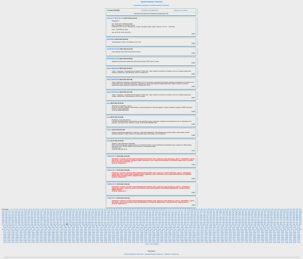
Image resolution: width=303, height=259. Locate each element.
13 (31, 209)
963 (290, 224)
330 (70, 214)
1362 (61, 234)
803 (80, 222)
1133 (42, 229)
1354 (29, 234)
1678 (141, 241)
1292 (77, 232)
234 (64, 212)
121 (3, 211)
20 (48, 209)
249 (112, 212)
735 (163, 221)
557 (195, 217)
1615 (185, 239)
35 (83, 209)
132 (38, 211)
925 (169, 224)
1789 (290, 242)
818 (127, 222)
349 (131, 214)
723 (124, 221)
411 (28, 216)
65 (154, 209)
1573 (17, 239)
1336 (254, 232)
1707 (258, 241)
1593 (97, 239)
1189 (261, 229)
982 (52, 226)
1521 (105, 237)
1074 (109, 227)
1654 (45, 241)
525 (92, 217)
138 (57, 211)
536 (127, 217)
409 (22, 216)
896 (76, 224)
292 (249, 212)
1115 (271, 227)
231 (54, 212)
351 (137, 214)
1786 (278, 242)
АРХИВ (155, 244)
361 (169, 214)
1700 (230, 241)
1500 (21, 237)
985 (61, 226)
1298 (101, 232)
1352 (21, 234)
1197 (292, 229)
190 (223, 211)
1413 (266, 234)
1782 (262, 242)
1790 (294, 242)
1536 (165, 237)
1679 (145, 241)
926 (172, 224)
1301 (113, 232)
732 (153, 221)
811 (105, 222)
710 (83, 221)
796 (57, 222)
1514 (77, 237)
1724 (29, 242)
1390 (174, 234)
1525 (121, 237)
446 (140, 216)
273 (188, 212)
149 (92, 211)
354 (147, 214)
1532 (149, 237)
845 (214, 222)
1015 (170, 226)
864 (274, 222)
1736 (77, 242)
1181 (229, 229)
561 (207, 217)
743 (188, 221)
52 (123, 209)
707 (73, 221)
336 (89, 214)
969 (10, 226)
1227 (113, 231)
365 (182, 214)
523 (86, 217)
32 (76, 209)
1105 (233, 227)
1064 (69, 227)
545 (156, 217)
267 (169, 212)
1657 (57, 241)
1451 (121, 236)
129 (28, 211)
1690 (190, 241)
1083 (145, 227)
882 (32, 224)
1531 (145, 237)
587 (290, 217)
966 (300, 224)
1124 (7, 229)
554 (185, 217)
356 (153, 214)
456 (172, 216)
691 (22, 221)
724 (127, 221)
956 (268, 224)
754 (223, 221)
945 (233, 224)
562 (210, 217)
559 (201, 217)
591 (3, 219)
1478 (230, 236)
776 (294, 221)
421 (60, 216)
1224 (101, 231)
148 (89, 211)
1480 (238, 236)
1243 (177, 231)
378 (223, 214)
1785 (274, 242)
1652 (37, 241)
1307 (137, 232)
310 (6, 214)
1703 (242, 241)
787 (28, 222)
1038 (262, 226)
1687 (178, 241)
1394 (190, 234)
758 (236, 221)
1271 (290, 231)
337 (92, 214)
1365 (73, 234)
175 (175, 211)
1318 (181, 232)
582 (274, 217)
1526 (125, 237)
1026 (214, 226)
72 (171, 209)
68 (161, 209)
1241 (169, 231)
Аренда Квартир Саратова (154, 254)
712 (89, 221)
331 (73, 214)
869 (290, 222)
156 (115, 211)
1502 (29, 237)
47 (112, 209)
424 (70, 216)
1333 (242, 232)
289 (239, 212)
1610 (165, 239)
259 (144, 212)
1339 (266, 232)
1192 (272, 229)
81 (192, 209)
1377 (121, 234)
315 (22, 214)
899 (86, 224)
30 (71, 209)
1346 (294, 232)
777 (297, 221)
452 (159, 216)
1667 (97, 241)
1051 (17, 227)
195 (239, 211)
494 (294, 216)
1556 (246, 237)
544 (153, 217)
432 (95, 216)
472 (223, 216)
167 (150, 211)
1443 (89, 236)
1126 (15, 229)
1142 (77, 229)
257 (137, 212)
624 (108, 219)
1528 (133, 237)
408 (19, 216)
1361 (57, 234)
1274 (5, 232)
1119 (287, 227)
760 (242, 221)
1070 (93, 227)
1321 (194, 232)
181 (195, 211)
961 (284, 224)
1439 (73, 236)
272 (185, 212)
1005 (130, 226)
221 (22, 212)
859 (258, 222)
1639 (282, 239)
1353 (25, 234)
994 (90, 226)
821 (137, 222)
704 (64, 221)
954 (262, 224)
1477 (226, 236)
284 (223, 212)
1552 (230, 237)
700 (51, 221)
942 (223, 224)
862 (268, 222)
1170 (186, 229)
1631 (250, 239)
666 (242, 219)
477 (239, 216)
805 (86, 222)
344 (115, 214)
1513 (73, 237)
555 (188, 217)
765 (258, 221)
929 (182, 224)
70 (166, 209)
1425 (17, 236)
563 (214, 217)
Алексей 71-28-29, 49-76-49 (115, 18)
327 (60, 214)
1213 (57, 231)
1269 (282, 231)
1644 (5, 241)
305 (291, 212)
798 (64, 222)
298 (268, 212)
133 (41, 211)
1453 (129, 236)
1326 (214, 232)
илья (108, 103)
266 (166, 212)
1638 (278, 239)
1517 (89, 237)
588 (294, 217)
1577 (33, 239)
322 (44, 214)
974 (26, 226)
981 (49, 226)
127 (22, 211)
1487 (266, 236)
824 (147, 222)
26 (62, 209)
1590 (85, 239)
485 (265, 216)
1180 (225, 229)
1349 (9, 234)
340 (102, 214)
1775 (234, 242)
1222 (93, 231)
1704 (246, 241)
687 (9, 221)
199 (252, 211)
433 (99, 216)
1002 (118, 226)
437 (111, 216)
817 (124, 222)
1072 (101, 227)
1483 (250, 236)
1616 (190, 239)
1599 (121, 239)
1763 (186, 242)
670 (255, 219)
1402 (222, 234)
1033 (242, 226)
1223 (97, 231)
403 (3, 216)
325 (54, 214)
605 (48, 219)
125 (16, 211)
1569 (298, 237)
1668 (101, 241)
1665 (89, 241)
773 (284, 221)
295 (259, 212)
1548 (214, 237)
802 (76, 222)
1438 (69, 236)
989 (74, 226)
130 (32, 211)
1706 (254, 241)
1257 (234, 231)
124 (12, 211)
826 (153, 222)
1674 (125, 241)
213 (297, 211)
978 (39, 226)
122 (6, 211)
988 (71, 226)
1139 (65, 229)
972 (20, 226)
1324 (206, 232)
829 (163, 222)
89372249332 (111, 39)
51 (121, 209)
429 (86, 216)
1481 (242, 236)
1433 (49, 236)
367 (188, 214)
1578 (37, 239)
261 (150, 212)
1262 (254, 231)
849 (226, 222)
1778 (246, 242)
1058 (45, 227)
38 (90, 209)
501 (16, 217)
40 (95, 209)
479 (246, 216)
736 (166, 221)
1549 (218, 237)
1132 (38, 229)
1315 (169, 232)
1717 (298, 241)
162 (134, 211)
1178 (218, 229)
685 (3, 221)
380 (230, 214)
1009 (146, 226)
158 (121, 211)
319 (35, 214)
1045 (291, 226)
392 (268, 214)
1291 (73, 232)
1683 (161, 241)
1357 (41, 234)
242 (89, 212)
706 (70, 221)
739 (175, 221)
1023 (202, 226)
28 (67, 209)
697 (41, 221)
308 (300, 212)
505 (28, 217)
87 (206, 209)
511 (48, 217)
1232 (133, 231)
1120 (290, 227)
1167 (175, 229)
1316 (173, 232)
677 (278, 219)
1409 (250, 234)
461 (188, 216)
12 (29, 209)
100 (237, 209)
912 (127, 224)
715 (99, 221)
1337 (258, 232)
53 (126, 209)
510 (44, 217)
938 (210, 224)
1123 (3, 229)
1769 (210, 242)
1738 (85, 242)
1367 (81, 234)
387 (252, 214)
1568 (294, 237)
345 (118, 214)
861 (265, 222)
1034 (246, 226)
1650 (29, 241)
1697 (218, 241)
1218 (77, 231)
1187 (253, 229)
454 (166, 216)
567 (226, 217)
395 (278, 214)
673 (265, 219)
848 (223, 222)
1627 (234, 239)
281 (214, 212)
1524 (117, 237)
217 (9, 212)
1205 (25, 231)
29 (69, 209)
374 (210, 214)
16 (38, 209)
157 (118, 211)
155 (112, 211)
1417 (282, 234)
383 (239, 214)
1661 (73, 241)
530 (108, 217)
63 (149, 209)
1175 (206, 229)
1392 (182, 234)
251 (118, 212)
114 (282, 209)
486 (268, 216)
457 (175, 216)
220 (19, 212)
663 (233, 219)
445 (137, 216)
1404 (230, 234)
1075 (113, 227)
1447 (105, 236)
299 (271, 212)
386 (249, 214)
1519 (97, 237)
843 (207, 222)
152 (102, 211)
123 (9, 211)
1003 (122, 226)
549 (169, 217)
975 (29, 226)
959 (278, 224)
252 (121, 212)
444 (134, 216)
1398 (206, 234)
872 (300, 222)
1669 (105, 241)
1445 (97, 236)
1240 (165, 231)
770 (274, 221)
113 (278, 209)
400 (294, 214)
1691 (194, 241)
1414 (270, 234)
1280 (29, 232)
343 (111, 214)
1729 (49, 242)
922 (159, 224)
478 (242, 216)
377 (220, 214)
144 (76, 211)
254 (128, 212)
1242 (173, 231)
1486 (262, 236)
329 (67, 214)
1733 (65, 242)
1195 (284, 229)
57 (135, 209)
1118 (283, 227)
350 (134, 214)
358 (159, 214)
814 (115, 222)
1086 (157, 227)
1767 (202, 242)
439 (118, 216)
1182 (233, 229)
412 (32, 216)
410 (25, 216)
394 (274, 214)
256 (134, 212)
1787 (282, 242)
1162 (155, 229)
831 (169, 222)
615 (79, 219)
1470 (198, 236)
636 (147, 219)
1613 (177, 239)
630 (127, 219)
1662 (77, 241)
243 (92, 212)
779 (3, 222)
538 (134, 217)
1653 (41, 241)
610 (64, 219)
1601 (129, 239)
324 (51, 214)
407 (16, 216)
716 (102, 221)
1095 (194, 227)
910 (121, 224)
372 (204, 214)
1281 (33, 232)
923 (163, 224)
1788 (286, 242)
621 (99, 219)
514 (57, 217)
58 (138, 209)
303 (284, 212)
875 (9, 224)
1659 (65, 241)
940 (217, 224)
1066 (77, 227)
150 (96, 211)
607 (54, 219)
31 (74, 209)
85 (202, 209)
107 (260, 209)
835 (182, 222)
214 (300, 211)
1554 (238, 237)
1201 (9, 231)
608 (57, 219)
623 (105, 219)
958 (274, 224)
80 (190, 209)
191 (227, 211)
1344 (286, 232)
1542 (190, 237)
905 (105, 224)
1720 (13, 242)
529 (105, 217)
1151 (112, 229)
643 (169, 219)
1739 (89, 242)
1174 (202, 229)
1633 (258, 239)
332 (76, 214)
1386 (157, 234)
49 (116, 209)
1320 (190, 232)
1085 (153, 227)
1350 (13, 234)
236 (70, 212)
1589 (81, 239)
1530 (141, 237)
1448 (109, 236)
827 (156, 222)
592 (6, 219)
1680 (149, 241)
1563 (274, 237)
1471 (202, 236)
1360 (53, 234)
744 (191, 221)
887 (48, 224)
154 (108, 211)
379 (226, 214)
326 (57, 214)
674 (268, 219)
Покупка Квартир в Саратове (133, 254)
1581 (49, 239)
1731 (57, 242)
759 (239, 221)
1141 (73, 229)
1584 (61, 239)
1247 (194, 231)
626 (115, 219)
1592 (93, 239)
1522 (109, 237)
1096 (198, 227)
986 (65, 226)
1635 (266, 239)
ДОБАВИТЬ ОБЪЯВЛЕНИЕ (149, 10)
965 (297, 224)
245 (99, 212)
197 (246, 211)
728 (140, 221)
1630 (246, 239)
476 (236, 216)
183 (201, 211)
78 (185, 209)
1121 (294, 227)
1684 (165, 241)
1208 (37, 231)
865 (278, 222)
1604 (141, 239)
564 (217, 217)
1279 (25, 232)
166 (147, 211)
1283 (41, 232)
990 (77, 226)
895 (73, 224)
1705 (250, 241)
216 (6, 212)
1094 (190, 227)
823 (143, 222)
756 (230, 221)
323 (48, 214)
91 (216, 209)
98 (232, 209)
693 (28, 221)
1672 (117, 241)
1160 (147, 229)
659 (220, 219)
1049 (9, 227)
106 (257, 209)
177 (182, 211)
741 (182, 221)
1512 (69, 237)
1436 (61, 236)
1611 (169, 239)
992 (84, 226)
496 (300, 216)
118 (294, 209)
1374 (109, 234)
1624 (222, 239)
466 (204, 216)
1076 (117, 227)
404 (6, 216)
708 (76, 221)
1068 (85, 227)
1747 (121, 242)
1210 (45, 231)
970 (13, 226)
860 (262, 222)
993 (87, 226)
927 (175, 224)
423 (67, 216)
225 (35, 212)
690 (19, 221)
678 (281, 219)
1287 (57, 232)
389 (258, 214)
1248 (198, 231)
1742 (101, 242)
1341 (274, 232)
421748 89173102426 (113, 49)
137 (54, 211)
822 (140, 222)
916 (140, 224)
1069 (89, 227)
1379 (129, 234)
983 (55, 226)
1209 (41, 231)
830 (166, 222)
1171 (190, 229)
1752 (141, 242)
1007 (138, 226)
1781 (258, 242)
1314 (165, 232)
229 (48, 212)
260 (147, 212)
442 (127, 216)
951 (252, 224)
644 (172, 219)
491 (284, 216)
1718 (5, 242)
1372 (101, 234)
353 (143, 214)
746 (198, 221)
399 (290, 214)
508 (38, 217)
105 (253, 209)
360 (166, 214)
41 (97, 209)
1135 (50, 229)
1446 (101, 236)
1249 (202, 231)
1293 (81, 232)
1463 (170, 236)
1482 (246, 236)
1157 (136, 229)
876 (12, 224)
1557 (250, 237)
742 (185, 221)
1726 (37, 242)
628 (121, 219)
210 (287, 211)
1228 (117, 231)
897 (80, 224)
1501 (25, 237)
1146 (93, 229)
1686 (174, 241)
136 (51, 211)
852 (236, 222)
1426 (21, 236)
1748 (125, 242)
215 (3, 212)
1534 (157, 237)
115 (285, 209)
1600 (125, 239)
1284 (45, 232)
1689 (186, 241)
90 (213, 209)
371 (201, 214)
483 (258, 216)
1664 (85, 241)
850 (230, 222)
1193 (276, 229)
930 (185, 224)
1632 (254, 239)
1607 (153, 239)
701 (54, 221)
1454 (133, 236)
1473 (210, 236)
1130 (30, 229)
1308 (141, 232)
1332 (238, 232)
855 (246, 222)
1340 (270, 232)
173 (169, 211)
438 (115, 216)
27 (64, 209)
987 (68, 226)
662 (230, 219)
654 (204, 219)
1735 (73, 242)
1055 (33, 227)
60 (142, 209)
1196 (288, 229)
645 (175, 219)
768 (268, 221)
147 (86, 211)
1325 (210, 232)
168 (153, 211)
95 (225, 209)
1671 (113, 241)
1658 (61, 241)
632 (134, 219)
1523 (113, 237)
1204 (21, 231)
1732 (61, 242)
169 (156, 211)
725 (131, 221)
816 (121, 222)
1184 (241, 229)
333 (79, 214)
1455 (137, 236)
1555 (242, 237)
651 (195, 219)
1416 (278, 234)
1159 (143, 229)
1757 (161, 242)
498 (6, 217)
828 (159, 222)
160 (128, 211)
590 (300, 217)
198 (249, 211)
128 (25, 211)
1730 (53, 242)
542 (147, 217)
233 (60, 212)
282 (217, 212)
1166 (171, 229)
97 (230, 209)
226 (38, 212)
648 (185, 219)
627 (118, 219)
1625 (226, 239)
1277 (17, 232)
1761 (178, 242)
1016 (174, 226)
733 (156, 221)
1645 (9, 241)
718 (108, 221)
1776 (238, 242)
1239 (161, 231)
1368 (85, 234)
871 (297, 222)
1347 (298, 232)
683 (297, 219)
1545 (202, 237)
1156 (132, 229)
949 (246, 224)
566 (223, 217)
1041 (274, 226)
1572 (13, 239)
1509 (57, 237)
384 (242, 214)
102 (244, 209)
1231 (129, 231)
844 (210, 222)
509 (41, 217)
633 (137, 219)
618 (89, 219)
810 (102, 222)
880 (25, 224)
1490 (278, 236)
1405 (234, 234)
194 (236, 211)
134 (44, 211)
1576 (29, 239)
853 (239, 222)
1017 (178, 226)
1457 (145, 236)
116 (288, 209)
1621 (210, 239)
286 (230, 212)
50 (119, 209)
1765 (194, 242)
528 (102, 217)
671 (258, 219)
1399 (210, 234)
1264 (262, 231)
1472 (206, 236)
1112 (260, 227)
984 (58, 226)
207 (278, 211)
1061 (57, 227)
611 (67, 219)
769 (271, 221)
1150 (108, 229)
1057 (41, 227)
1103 (225, 227)
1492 (286, 236)
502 (19, 217)
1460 (157, 236)
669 (252, 219)
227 (41, 212)
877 (16, 224)
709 (80, 221)
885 (41, 224)
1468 (190, 236)
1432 (45, 236)
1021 (194, 226)
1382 (141, 234)
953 (258, 224)
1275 (9, 232)
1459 (153, 236)
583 (278, 217)
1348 (5, 234)
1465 (178, 236)
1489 (274, 236)
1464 (174, 236)
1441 (81, 236)
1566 (286, 237)
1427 (25, 236)
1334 (246, 232)
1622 (214, 239)
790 (38, 222)
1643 (298, 239)
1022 (198, 226)
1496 (5, 237)
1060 (53, 227)
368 (191, 214)
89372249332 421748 (113, 58)
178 (185, 211)
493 (290, 216)
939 (214, 224)
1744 (109, 242)
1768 (206, 242)
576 (255, 217)
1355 (33, 234)
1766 (198, 242)
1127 (18, 229)
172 (166, 211)
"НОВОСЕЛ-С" (111, 156)
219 (16, 212)
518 (70, 217)
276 (198, 212)
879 (22, 224)
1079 (129, 227)
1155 (128, 229)
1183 (237, 229)
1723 (25, 242)
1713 (282, 241)
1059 (49, 227)
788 (32, 222)
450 (153, 216)
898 (83, 224)
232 (57, 212)
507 (35, 217)
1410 (254, 234)
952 (255, 224)
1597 (113, 239)
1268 (278, 231)
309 (3, 214)
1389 (170, 234)
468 (210, 216)
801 (73, 222)
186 (211, 211)
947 (239, 224)
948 (242, 224)
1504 (37, 237)
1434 (53, 236)
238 (76, 212)
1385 (153, 234)
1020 (190, 226)
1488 (270, 236)
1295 (89, 232)
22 (52, 209)
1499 (17, 237)
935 (201, 224)
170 (159, 211)
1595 (105, 239)
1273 (298, 231)
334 (83, 214)
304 (287, 212)
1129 (26, 229)
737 (169, 221)
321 (41, 214)
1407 (242, 234)
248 (108, 212)
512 (51, 217)
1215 (65, 231)
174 (172, 211)
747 (201, 221)
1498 (13, 237)
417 (48, 216)
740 (179, 221)
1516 (85, 237)
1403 (226, 234)
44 (104, 209)
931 (188, 224)
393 (271, 214)
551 (175, 217)
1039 (266, 226)
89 (211, 209)
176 (179, 211)
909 (118, 224)
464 (198, 216)
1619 (202, 239)
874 (6, 224)
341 (105, 214)
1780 (254, 242)
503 (22, 217)
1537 (169, 237)
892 (64, 224)
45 (107, 209)
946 (236, 224)
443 (131, 216)
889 (54, 224)
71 (168, 209)
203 (265, 211)
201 (259, 211)
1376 (117, 234)
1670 (109, 241)
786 (25, 222)
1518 (93, 237)
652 (198, 219)
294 (255, 212)
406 (12, 216)
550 (172, 217)
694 (32, 221)
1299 (105, 232)
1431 (41, 236)
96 (228, 209)
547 (163, 217)
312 (12, 214)
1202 (13, 231)
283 (220, 212)
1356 (37, 234)
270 (179, 212)
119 (297, 209)
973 (23, 226)
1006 (134, 226)
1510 (61, 237)
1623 (218, 239)
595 (16, 219)
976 (33, 226)
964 (294, 224)
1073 (105, 227)
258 (140, 212)
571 (239, 217)
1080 (133, 227)
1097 (202, 227)
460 (185, 216)
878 (19, 224)
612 (70, 219)
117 (291, 209)
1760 (174, 242)
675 (271, 219)
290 (243, 212)
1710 (270, 241)
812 (108, 222)
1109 (249, 227)
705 (67, 221)
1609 (161, 239)
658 (217, 219)
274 (191, 212)
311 (9, 214)
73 (173, 209)
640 (159, 219)
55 (130, 209)
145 (80, 211)
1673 (121, 241)
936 (204, 224)
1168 (179, 229)
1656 (53, 241)
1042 (279, 226)
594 (12, 219)
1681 (153, 241)
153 (105, 211)
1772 (222, 242)
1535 (161, 237)
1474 (214, 236)
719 (111, 221)
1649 (25, 241)
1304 (125, 232)
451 (156, 216)
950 (249, 224)
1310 (149, 232)
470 (217, 216)
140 (64, 211)
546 (159, 217)
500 (12, 217)
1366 (77, 234)
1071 (97, 227)
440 (121, 216)
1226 (109, 231)
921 (156, 224)
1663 (81, 241)
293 (252, 212)
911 (124, 224)
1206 (29, 231)
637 (150, 219)
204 (268, 211)
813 (111, 222)
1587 (73, 239)
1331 (234, 232)
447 (143, 216)
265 (163, 212)
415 (41, 216)
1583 (57, 239)
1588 (77, 239)
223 (28, 212)
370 (198, 214)
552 (179, 217)
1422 (5, 236)
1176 (210, 229)
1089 (170, 227)
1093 (186, 227)
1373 (105, 234)
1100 (214, 227)
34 (81, 209)
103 (247, 209)
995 (93, 226)
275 (195, 212)
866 (281, 222)
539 (137, 217)
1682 (157, 241)
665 (239, 219)
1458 (149, 236)
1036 (254, 226)
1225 (105, 231)
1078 (125, 227)
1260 (246, 231)
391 (265, 214)
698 (44, 221)
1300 (109, 232)
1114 (268, 227)
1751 (137, 242)
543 (150, 217)
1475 (218, 236)
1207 (33, 231)
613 (73, 219)
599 (28, 219)
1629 (242, 239)
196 (243, 211)
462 (191, 216)
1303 (121, 232)
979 (42, 226)
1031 (234, 226)
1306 (133, 232)
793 (48, 222)
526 (95, 217)
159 (124, 211)
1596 (109, 239)
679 (284, 219)
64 (152, 209)
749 (207, 221)
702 (57, 221)
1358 (45, 234)
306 (294, 212)
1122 (298, 227)
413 (35, 216)
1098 (206, 227)
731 (150, 221)
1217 (73, 231)
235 (67, 212)
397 (284, 214)
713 (92, 221)
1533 (153, 237)
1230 (125, 231)
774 (287, 221)
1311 (153, 232)
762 (249, 221)
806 (89, 222)
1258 (238, 231)
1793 (151, 244)
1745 (113, 242)
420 (57, 216)
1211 (49, 231)
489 (278, 216)
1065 (73, 227)
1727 (41, 242)
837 (188, 222)
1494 (294, 236)
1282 (37, 232)
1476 (222, 236)
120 (300, 209)
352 (140, 214)
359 (163, 214)
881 (28, 224)
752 (217, 221)
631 (131, 219)
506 (32, 217)
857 (252, 222)
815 (118, 222)
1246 (190, 231)
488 (274, 216)
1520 (101, 237)
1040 (270, 226)
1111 (256, 227)
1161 (151, 229)
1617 (194, 239)
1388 (165, 234)
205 (271, 211)
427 (79, 216)
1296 (93, 232)
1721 (17, 242)
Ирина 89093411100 (113, 68)
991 (81, 226)
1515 (81, 237)
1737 (81, 242)
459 (182, 216)
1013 (162, 226)
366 (185, 214)
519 (73, 217)
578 (262, 217)
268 (172, 212)
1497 (9, 237)
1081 (137, 227)
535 (124, 217)
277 (201, 212)
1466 (182, 236)
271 (182, 212)
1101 (218, 227)
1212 (53, 231)
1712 (278, 241)
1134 (46, 229)
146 (83, 211)
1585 (65, 239)
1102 (221, 227)
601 (35, 219)
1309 (145, 232)
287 (233, 212)
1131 (34, 229)
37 (88, 209)
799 (67, 222)
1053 (25, 227)
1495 (298, 236)
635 (143, 219)
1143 (81, 229)
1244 (181, 231)
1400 (214, 234)
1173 (198, 229)
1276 (13, 232)
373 (207, 214)
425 (73, 216)
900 (89, 224)
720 (115, 221)
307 (297, 212)
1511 (65, 237)
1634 (262, 239)
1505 (41, 237)
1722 (21, 242)
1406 (238, 234)
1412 (262, 234)
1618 (198, 239)
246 (102, 212)
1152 (116, 229)
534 (121, 217)
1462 (165, 236)
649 (188, 219)
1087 (161, 227)
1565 (282, 237)
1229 (121, 231)
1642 (294, 239)
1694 (206, 241)
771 (278, 221)
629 (124, 219)
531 (111, 217)
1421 (298, 234)
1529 (137, 237)
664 (236, 219)
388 (255, 214)
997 (100, 226)
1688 (182, 241)
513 (54, 217)
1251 (210, 231)
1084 (149, 227)
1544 (198, 237)
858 (255, 222)
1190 (265, 229)
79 (187, 209)
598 (25, 219)
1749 (129, 242)
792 (44, 222)
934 (198, 224)
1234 (141, 231)
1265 (266, 231)
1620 (206, 239)
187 (214, 211)
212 (294, 211)
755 (226, 221)
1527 (129, 237)
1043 (283, 226)
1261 (250, 231)
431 (92, 216)
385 (246, 214)
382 (236, 214)
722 (121, 221)
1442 (85, 236)
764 (255, 221)
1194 (280, 229)
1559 (258, 237)
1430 (37, 236)
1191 (268, 229)
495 (297, 216)
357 (156, 214)
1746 (117, 242)
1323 (202, 232)
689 (16, 221)
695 (35, 221)
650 (191, 219)
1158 (140, 229)
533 (118, 217)
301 (278, 212)
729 (143, 221)
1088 (165, 227)
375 (214, 214)
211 (291, 211)
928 (179, 224)
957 (271, 224)
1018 (182, 226)
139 (60, 211)
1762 (182, 242)
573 (246, 217)
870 (294, 222)
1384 (149, 234)
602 (38, 219)
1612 (173, 239)
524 (89, 217)
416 (44, 216)
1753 (145, 242)
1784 (270, 242)
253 (124, 212)
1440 (77, 236)
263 (156, 212)
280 (211, 212)
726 (134, 221)
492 (287, 216)
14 (33, 209)
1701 (234, 241)
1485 (258, 236)
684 (300, 219)
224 (32, 212)
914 (134, 224)
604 (44, 219)
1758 (165, 242)
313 (16, 214)
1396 (198, 234)
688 (12, 221)
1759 (170, 242)
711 (86, 221)
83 (197, 209)
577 (258, 217)
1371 (97, 234)
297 (265, 212)
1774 (230, 242)
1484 (254, 236)
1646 (13, 241)
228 (44, 212)
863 (271, 222)
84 (199, 209)
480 (249, 216)
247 (105, 212)
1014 (166, 226)
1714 (286, 241)
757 (233, 221)
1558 (254, 237)
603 (41, 219)
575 (252, 217)
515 (60, 217)
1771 (218, 242)
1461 (161, 236)
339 (99, 214)
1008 (142, 226)
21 (50, 209)
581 (271, 217)
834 (179, 222)
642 (166, 219)
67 (159, 209)
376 (217, 214)
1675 (129, 241)
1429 (33, 236)
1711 (274, 241)
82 (194, 209)
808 (96, 222)
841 (201, 222)
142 (70, 211)
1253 (218, 231)
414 (38, 216)
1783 (266, 242)
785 (22, 222)
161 (131, 211)
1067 (81, 227)
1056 (37, 227)
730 (147, 221)
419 (54, 216)
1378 (125, 234)
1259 (242, 231)
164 (140, 211)
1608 (157, 239)
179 (188, 211)
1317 (177, 232)
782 (12, 222)
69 (164, 209)
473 (226, 216)
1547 (210, 237)
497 (3, 217)
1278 (21, 232)
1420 (294, 234)
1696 (214, 241)
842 (204, 222)
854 (242, 222)
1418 (286, 234)
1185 (245, 229)
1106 (237, 227)
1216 (69, 231)
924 (166, 224)
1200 (5, 231)
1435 (57, 236)
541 (143, 217)
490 (281, 216)
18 (43, 209)
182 (198, 211)
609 (60, 219)
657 (214, 219)
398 (287, 214)
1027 (218, 226)
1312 (157, 232)
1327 (218, 232)
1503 (33, 237)
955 (265, 224)
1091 (178, 227)
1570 (5, 239)
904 (102, 224)
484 (262, 216)
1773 (226, 242)
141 (67, 211)
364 (179, 214)
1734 (69, 242)
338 (95, 214)
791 (41, 222)
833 (175, 222)
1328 (222, 232)
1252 (214, 231)
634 (140, 219)
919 (150, 224)
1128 (22, 229)
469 (214, 216)
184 (204, 211)
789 (35, 222)
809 (99, 222)
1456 (141, 236)
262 (153, 212)
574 (249, 217)
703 (60, 221)
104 (250, 209)
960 (281, 224)
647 (182, 219)
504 (25, 217)
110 (269, 209)
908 (115, 224)
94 (223, 209)
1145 (89, 229)
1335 (250, 232)
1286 (53, 232)
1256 (230, 231)
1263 (258, 231)
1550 (222, 237)
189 (220, 211)
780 (6, 222)
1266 (270, 231)
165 (144, 211)
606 (51, 219)
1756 (157, 242)
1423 (9, 236)
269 (175, 212)
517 (67, 217)
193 (233, 211)
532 (115, 217)
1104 (229, 227)
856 (249, 222)
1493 (290, 236)
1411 (258, 234)
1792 (147, 244)
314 (19, 214)
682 (294, 219)
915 (137, 224)
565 (220, 217)
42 (100, 209)
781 (9, 222)
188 (217, 211)
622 (102, 219)
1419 (290, 234)
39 (93, 209)
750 (210, 221)
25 (59, 209)
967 (4, 226)
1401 (218, 234)
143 (73, 211)
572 (242, 217)
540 (140, 217)
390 (262, 214)
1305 (129, 232)
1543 (194, 237)
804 (83, 222)
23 (55, 209)
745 (195, 221)
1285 (49, 232)
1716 (294, 241)
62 (147, 209)
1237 (153, 231)
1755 (153, 242)
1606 (149, 239)
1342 (278, 232)
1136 (54, 229)
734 (159, 221)
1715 (290, 241)
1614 (181, 239)
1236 (149, 231)
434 (102, 216)
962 (287, 224)
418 (51, 216)
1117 (279, 227)
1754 (149, 242)
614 (76, 219)
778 (300, 221)
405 (9, 216)
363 (175, 214)
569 (233, 217)
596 (19, 219)
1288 (61, 232)
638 (153, 219)
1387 (161, 234)
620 (95, 219)
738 (172, 221)
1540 (181, 237)
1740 (93, 242)
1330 (230, 232)
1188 (257, 229)
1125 (11, 229)
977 (36, 226)
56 (133, 209)
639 (156, 219)
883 (35, 224)
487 (271, 216)
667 (246, 219)
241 (86, 212)
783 (16, 222)
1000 (110, 226)
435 (105, 216)
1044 (287, 226)
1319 (185, 232)
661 (226, 219)
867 (284, 222)
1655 (49, 241)
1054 (29, 227)
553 (182, 217)
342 (108, 214)
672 (262, 219)
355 (150, 214)
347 (124, 214)
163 (137, 211)
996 (97, 226)
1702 (238, 241)
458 (179, 216)
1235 (145, 231)
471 (220, 216)
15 (36, 209)
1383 (145, 234)
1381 (137, 234)
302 (281, 212)
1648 (21, 241)
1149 (104, 229)
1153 (120, 229)
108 (263, 209)
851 (233, 222)
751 (214, 221)
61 (145, 209)
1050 (13, 227)
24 (57, 209)
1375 (113, 234)
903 (99, 224)
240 (83, 212)
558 (198, 217)
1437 (65, 236)
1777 (242, 242)
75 (178, 209)
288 (236, 212)
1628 (238, 239)
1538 (173, 237)
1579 (41, 239)
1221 (89, 231)
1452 (125, 236)
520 (76, 217)
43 (102, 209)
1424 (13, 236)
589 (297, 217)
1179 (222, 229)
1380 (133, 234)
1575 (25, 239)
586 (287, 217)
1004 (126, 226)
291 (246, 212)
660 (223, 219)
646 (179, 219)
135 (48, 211)
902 (96, 224)
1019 (186, 226)
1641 (290, 239)
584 (281, 217)
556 (191, 217)
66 (157, 209)
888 (51, 224)
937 (207, 224)
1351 (17, 234)
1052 (21, 227)
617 (86, 219)
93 (220, 209)
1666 (93, 241)
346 (121, 214)
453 (163, 216)
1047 (299, 226)
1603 (137, 239)
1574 (21, 239)
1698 (222, 241)
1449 (113, 236)
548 (166, 217)
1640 (286, 239)
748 (204, 221)
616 (83, 219)
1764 (190, 242)
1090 (174, 227)
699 (48, 221)
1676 (133, 241)
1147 (97, 229)
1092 (182, 227)
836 (185, 222)
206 (275, 211)
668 (249, 219)
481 (252, 216)
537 (131, 217)
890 (57, 224)
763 (252, 221)
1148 (100, 229)
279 (207, 212)
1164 (163, 229)
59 (140, 209)
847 (220, 222)
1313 (161, 232)
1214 (61, 231)
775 (290, 221)
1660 (69, 241)
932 (191, 224)
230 (51, 212)
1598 (117, 239)
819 (131, 222)
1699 (226, 241)
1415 (274, 234)
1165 (167, 229)
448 (147, 216)
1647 (17, 241)
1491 (282, 236)
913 (131, 224)
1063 (65, 227)
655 (207, 219)
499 (9, 217)
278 (204, 212)
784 (19, 222)
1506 (45, 237)
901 (92, 224)
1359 (49, 234)
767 (265, 221)
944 (230, 224)
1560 (262, 237)
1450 (117, 236)
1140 (69, 229)
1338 (262, 232)
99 (235, 209)
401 (297, 214)
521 (79, 217)
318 (32, 214)
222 (25, 212)
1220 (85, 231)
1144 (85, 229)
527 (99, 217)
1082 (141, 227)
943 (226, 224)
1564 (278, 237)
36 (86, 209)
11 (26, 209)
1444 (93, 236)
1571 (9, 239)
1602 (133, 239)
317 (28, 214)
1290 (69, 232)
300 (275, 212)
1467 (186, 236)
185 (207, 211)
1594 (101, 239)
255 (131, 212)
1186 (249, 229)
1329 (226, 232)
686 (6, 221)
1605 (145, 239)
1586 (69, 239)
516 (63, 217)
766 (262, 221)
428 (83, 216)
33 (78, 209)
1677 (137, 241)
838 (191, 222)
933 (195, 224)
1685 (170, 241)
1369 (89, 234)
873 (3, 224)
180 (191, 211)
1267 (274, 231)
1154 (124, 229)
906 (108, 224)
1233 (137, 231)
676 (274, 219)
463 (195, 216)
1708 (262, 241)
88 (209, 209)
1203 (17, 231)
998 (103, 226)
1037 (258, 226)
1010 (150, 226)
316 (25, 214)
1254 (222, 231)
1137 (58, 229)
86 (204, 209)
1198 (296, 229)
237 (73, 212)
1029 (226, 226)
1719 (9, 242)
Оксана (109, 129)
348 (127, 214)
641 (163, 219)
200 (255, 211)
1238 (157, 231)
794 (51, 222)
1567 (290, 237)
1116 (275, 227)
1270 (286, 231)
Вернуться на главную (180, 10)
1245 (185, 231)
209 (284, 211)
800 (70, 222)
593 (9, 219)
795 (54, 222)
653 (201, 219)
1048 (5, 227)
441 (124, 216)
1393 (186, 234)
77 (183, 209)
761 (246, 221)
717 (105, 221)
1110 (253, 227)
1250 (206, 231)
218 (12, 212)
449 (150, 216)
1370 (93, 234)
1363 (65, 234)
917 (143, 224)
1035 (250, 226)
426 (76, 216)
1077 (121, 227)
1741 (97, 242)
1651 (33, 241)
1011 (154, 226)
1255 (226, 231)
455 (169, 216)
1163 (159, 229)
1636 (270, 239)
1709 (266, 241)
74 (175, 209)
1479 (234, 236)
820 (134, 222)
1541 (185, 237)
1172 (194, 229)
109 (266, 209)
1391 (178, 234)
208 (281, 211)
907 (112, 224)
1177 (214, 229)
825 (150, 222)
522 (83, 217)
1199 (300, 229)
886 (44, 224)
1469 (194, 236)
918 (147, 224)
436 (108, 216)
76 (180, 209)
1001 (114, 226)
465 (201, 216)
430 (89, 216)
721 (118, 221)
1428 (29, 236)
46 (109, 209)
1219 (81, 231)
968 (7, 226)
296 (262, 212)
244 (96, 212)
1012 (158, 226)
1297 (97, 232)
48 (114, 209)
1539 (177, 237)
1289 (65, 232)
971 (17, 226)
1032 (238, 226)
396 (281, 214)
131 (35, 211)
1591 (89, 239)
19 (45, 209)
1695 (210, 241)
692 (25, 221)
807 (92, 222)
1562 (270, 237)
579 (265, 217)
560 (204, 217)
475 (233, 216)
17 (41, 209)
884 (38, 224)
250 (115, 212)
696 (38, 221)
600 (32, 219)
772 (281, 221)
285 (227, 212)
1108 (245, 227)
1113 (264, 227)
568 (230, 217)
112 (275, 209)
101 (241, 209)
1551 (226, 237)
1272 (294, 231)
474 (230, 216)
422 (63, 216)
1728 (45, 242)
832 (172, 222)
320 (38, 214)
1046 (295, 226)
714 (95, 221)
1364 (69, 234)
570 (236, 217)
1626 (230, 239)
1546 (206, 237)
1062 (61, 227)
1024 (206, 226)
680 (287, 219)
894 (70, 224)
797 (60, 222)
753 (220, 221)
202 (262, 211)
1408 (246, 234)
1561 (266, 237)
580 (268, 217)
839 (195, 222)
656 (210, 219)
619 (92, 219)
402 (300, 214)
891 (60, 224)
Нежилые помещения (171, 254)
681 (290, 219)
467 (207, 216)
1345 (290, 232)
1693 (202, 241)
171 (163, 211)
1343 (282, 232)
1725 (33, 242)
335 (86, 214)
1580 (45, 239)
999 (106, 226)
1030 (230, 226)
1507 (49, 237)
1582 (53, 239)
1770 (214, 242)
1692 (198, 241)
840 (198, 222)
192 (230, 211)
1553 (234, 237)
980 (45, 226)
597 (22, 219)
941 (220, 224)
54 (128, 209)
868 (287, 222)
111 (272, 209)
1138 (61, 229)
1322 (198, 232)
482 (255, 216)
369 (195, 214)
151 (99, 211)
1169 (183, 229)
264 (159, 212)
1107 (241, 227)
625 (111, 219)
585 (284, 217)
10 (24, 209)
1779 (250, 242)
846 (217, 222)
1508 (53, 237)
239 (80, 212)
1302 (117, 232)
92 (218, 209)
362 (172, 214)
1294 (85, 232)
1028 (222, 226)
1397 (202, 234)
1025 (210, 226)
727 (137, 221)
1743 (105, 242)
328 (63, 214)
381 (233, 214)
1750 (133, 242)
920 (153, 224)
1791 (298, 242)
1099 (210, 227)
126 (19, 211)
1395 (194, 234)
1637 (274, 239)
